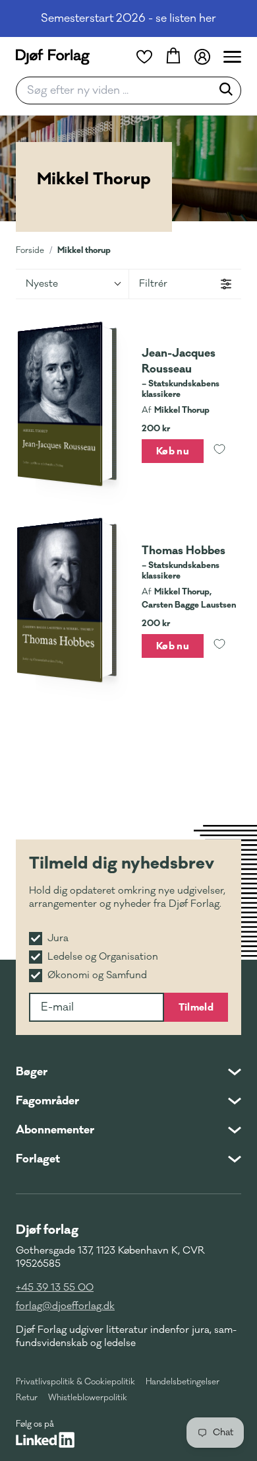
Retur (27, 1397)
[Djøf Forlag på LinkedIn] (45, 1440)
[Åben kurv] (173, 57)
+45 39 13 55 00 (55, 1287)
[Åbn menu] (232, 57)
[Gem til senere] (219, 451)
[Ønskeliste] (144, 57)
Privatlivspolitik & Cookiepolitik (75, 1381)
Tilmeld (196, 1007)
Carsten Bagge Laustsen (189, 605)
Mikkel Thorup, (183, 592)
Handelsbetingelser (182, 1381)
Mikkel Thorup (182, 410)
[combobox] (117, 90)
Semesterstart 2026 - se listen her (128, 18)
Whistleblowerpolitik (87, 1397)
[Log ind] (202, 57)
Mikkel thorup (84, 250)
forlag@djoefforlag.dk (65, 1306)
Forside (30, 250)
